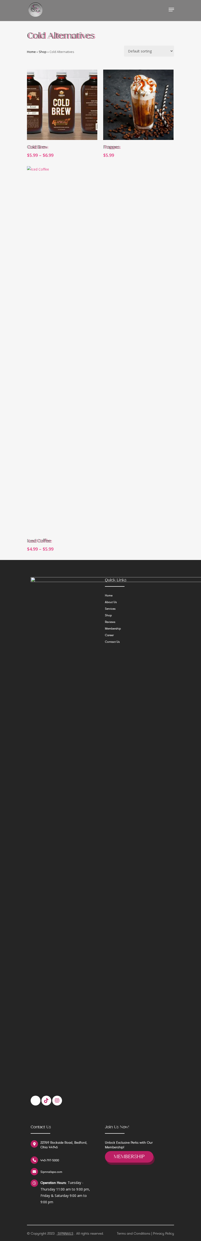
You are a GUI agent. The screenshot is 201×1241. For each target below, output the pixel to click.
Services (110, 609)
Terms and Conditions (133, 1233)
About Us (111, 602)
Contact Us (112, 642)
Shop (43, 52)
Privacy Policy (163, 1233)
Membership (113, 629)
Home (31, 52)
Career (109, 635)
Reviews (110, 622)
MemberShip (129, 1156)
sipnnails (65, 1233)
